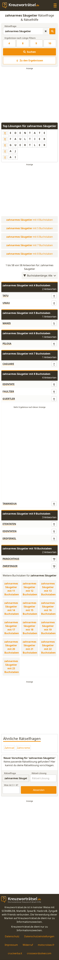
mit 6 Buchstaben (29, 236)
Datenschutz (12, 936)
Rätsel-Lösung (39, 773)
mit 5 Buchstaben (29, 228)
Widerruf (28, 945)
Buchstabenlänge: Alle (39, 275)
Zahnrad (9, 747)
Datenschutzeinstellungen (39, 936)
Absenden (38, 790)
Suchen (31, 52)
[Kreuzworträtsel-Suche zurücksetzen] (46, 31)
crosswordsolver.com (39, 953)
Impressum (11, 945)
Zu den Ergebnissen (31, 60)
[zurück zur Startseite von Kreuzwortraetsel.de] (22, 5)
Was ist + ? (11, 785)
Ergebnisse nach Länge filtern (20, 38)
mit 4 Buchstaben (29, 219)
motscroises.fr (46, 945)
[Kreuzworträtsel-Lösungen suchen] (52, 31)
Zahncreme (23, 747)
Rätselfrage (10, 26)
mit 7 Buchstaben (29, 245)
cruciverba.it (15, 953)
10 (49, 43)
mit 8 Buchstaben (29, 253)
